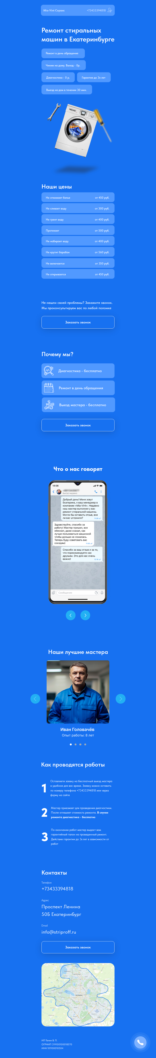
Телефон (46, 882)
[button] (78, 425)
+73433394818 (96, 10)
